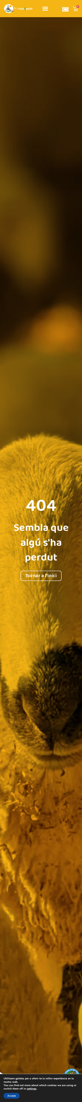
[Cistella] (75, 9)
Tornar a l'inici (41, 576)
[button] (45, 8)
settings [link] (31, 1088)
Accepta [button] (11, 1095)
